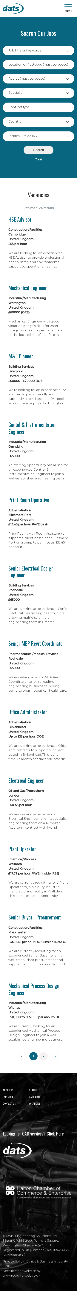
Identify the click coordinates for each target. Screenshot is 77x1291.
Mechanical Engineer (27, 288)
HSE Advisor (20, 219)
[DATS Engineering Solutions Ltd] (25, 8)
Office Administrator (27, 712)
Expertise (8, 1097)
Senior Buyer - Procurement (34, 917)
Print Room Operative (28, 499)
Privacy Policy (13, 1261)
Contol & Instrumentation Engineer (32, 428)
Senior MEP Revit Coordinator (36, 643)
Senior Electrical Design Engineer (30, 571)
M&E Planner (20, 356)
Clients (33, 1090)
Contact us (9, 1103)
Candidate (34, 1097)
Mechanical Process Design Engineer (33, 989)
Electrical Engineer (26, 780)
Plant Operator (22, 849)
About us (8, 1090)
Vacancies (34, 1103)
